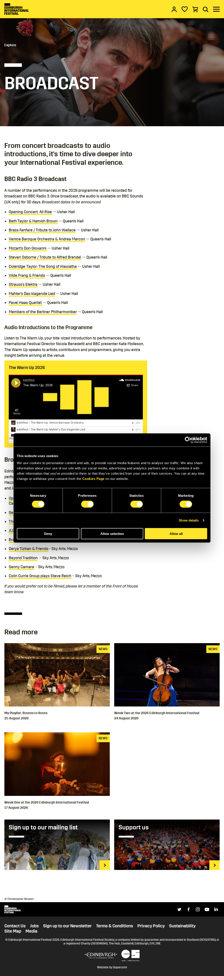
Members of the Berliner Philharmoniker (43, 311)
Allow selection (112, 533)
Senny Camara (21, 566)
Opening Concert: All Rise (30, 211)
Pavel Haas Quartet (26, 302)
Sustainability (182, 925)
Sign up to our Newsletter (67, 925)
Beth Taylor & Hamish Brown (33, 221)
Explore (10, 45)
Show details (189, 520)
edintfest (13, 441)
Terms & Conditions (114, 925)
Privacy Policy (151, 925)
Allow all (176, 533)
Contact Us (15, 925)
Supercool (120, 967)
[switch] (87, 504)
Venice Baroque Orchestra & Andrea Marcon (47, 239)
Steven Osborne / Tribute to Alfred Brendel (45, 257)
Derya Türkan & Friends (28, 548)
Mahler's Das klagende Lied (32, 293)
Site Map (12, 931)
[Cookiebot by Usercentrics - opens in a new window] (188, 440)
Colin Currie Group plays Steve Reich (40, 575)
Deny (48, 533)
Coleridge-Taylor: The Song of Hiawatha (43, 266)
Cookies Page (93, 478)
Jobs (34, 925)
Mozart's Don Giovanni (28, 248)
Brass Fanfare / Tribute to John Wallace (42, 230)
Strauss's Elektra (23, 284)
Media (31, 931)
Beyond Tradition (23, 557)
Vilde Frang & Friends (27, 275)
